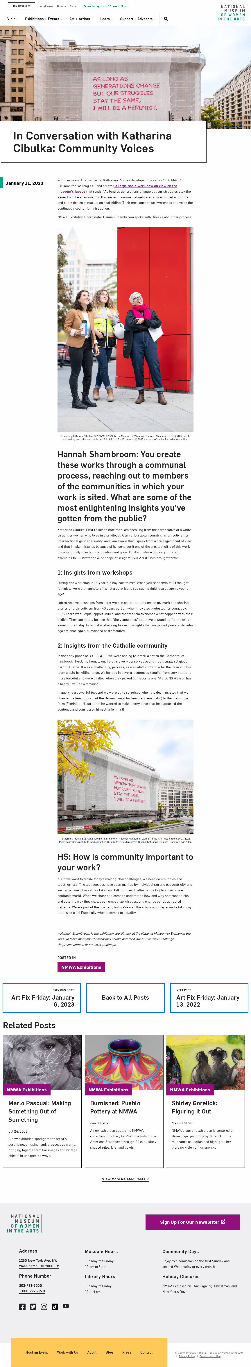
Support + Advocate (137, 18)
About (92, 1352)
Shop (73, 6)
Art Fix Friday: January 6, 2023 (42, 998)
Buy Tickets (19, 5)
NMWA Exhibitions (81, 967)
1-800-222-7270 (32, 1291)
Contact (146, 1352)
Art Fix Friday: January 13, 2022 (208, 998)
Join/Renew (46, 6)
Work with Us (67, 1352)
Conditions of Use (210, 1356)
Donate (61, 6)
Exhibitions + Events (42, 18)
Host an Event (37, 1352)
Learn (105, 18)
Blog (109, 1352)
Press (126, 1352)
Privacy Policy (187, 1356)
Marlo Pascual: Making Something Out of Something (39, 1111)
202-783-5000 (30, 1285)
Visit (11, 18)
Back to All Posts (125, 997)
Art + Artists (80, 18)
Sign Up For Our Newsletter (190, 1222)
